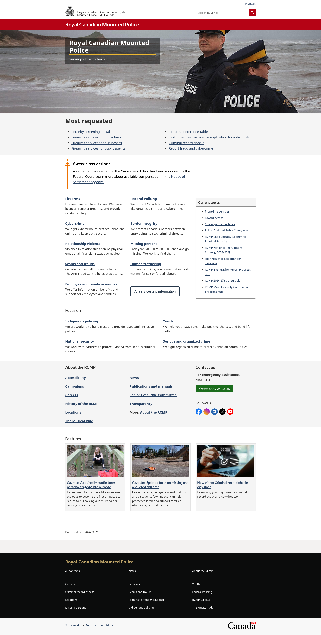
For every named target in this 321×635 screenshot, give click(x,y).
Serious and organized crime (186, 341)
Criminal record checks (186, 142)
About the (153, 412)
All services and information (155, 291)
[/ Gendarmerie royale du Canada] (95, 11)
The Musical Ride (79, 421)
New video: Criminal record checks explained (223, 485)
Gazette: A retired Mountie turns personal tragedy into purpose (91, 485)
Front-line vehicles (217, 211)
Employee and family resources (91, 284)
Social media (73, 625)
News (134, 377)
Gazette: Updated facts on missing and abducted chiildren (160, 485)
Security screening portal (90, 131)
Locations (73, 412)
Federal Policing (143, 198)
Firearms (72, 198)
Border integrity (143, 223)
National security (79, 341)
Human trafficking (145, 264)
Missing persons (143, 243)
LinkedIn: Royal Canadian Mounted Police (214, 412)
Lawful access (214, 218)
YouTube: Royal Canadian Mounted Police (230, 412)
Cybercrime (74, 223)
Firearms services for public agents (98, 148)
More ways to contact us (214, 388)
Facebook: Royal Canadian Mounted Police (199, 412)
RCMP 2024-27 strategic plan (223, 280)
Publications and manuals (151, 386)
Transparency (141, 403)
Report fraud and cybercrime (191, 148)
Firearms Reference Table (188, 131)
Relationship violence (83, 243)
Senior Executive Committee (153, 395)
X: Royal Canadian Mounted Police (222, 412)
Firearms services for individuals (96, 137)
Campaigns (74, 386)
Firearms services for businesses (96, 142)
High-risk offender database (147, 600)
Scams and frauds (80, 264)
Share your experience (220, 224)
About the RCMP (202, 571)
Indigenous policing (81, 321)
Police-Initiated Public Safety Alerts (228, 230)
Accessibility (75, 377)
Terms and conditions (99, 625)
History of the (81, 403)
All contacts (72, 571)
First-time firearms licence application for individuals (209, 137)
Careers (71, 395)
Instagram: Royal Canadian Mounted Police (206, 412)
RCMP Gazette (201, 600)
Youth (168, 321)
